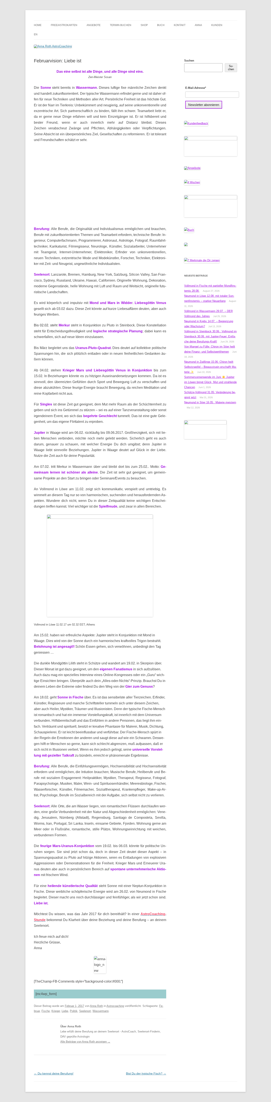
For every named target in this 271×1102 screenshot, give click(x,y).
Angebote (94, 25)
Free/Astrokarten (64, 25)
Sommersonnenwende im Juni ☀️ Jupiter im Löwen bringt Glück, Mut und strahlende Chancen (210, 382)
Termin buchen (120, 25)
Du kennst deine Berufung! (53, 1073)
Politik (73, 1011)
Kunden (216, 25)
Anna (198, 25)
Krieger (55, 1011)
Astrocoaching (115, 1006)
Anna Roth (96, 1006)
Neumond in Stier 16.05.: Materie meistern (210, 402)
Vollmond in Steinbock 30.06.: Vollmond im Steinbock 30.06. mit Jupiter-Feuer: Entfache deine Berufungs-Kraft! (210, 336)
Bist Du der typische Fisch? (146, 1073)
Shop (144, 25)
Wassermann (101, 1011)
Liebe (65, 1011)
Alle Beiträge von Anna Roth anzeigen (85, 1041)
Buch (161, 25)
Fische (45, 1011)
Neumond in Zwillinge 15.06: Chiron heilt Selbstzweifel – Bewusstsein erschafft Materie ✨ (210, 367)
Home (37, 25)
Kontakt (179, 25)
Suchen (189, 60)
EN (35, 34)
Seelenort (85, 1011)
